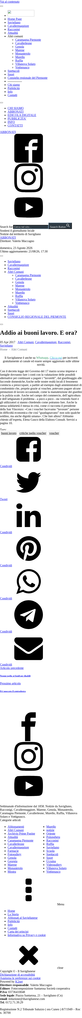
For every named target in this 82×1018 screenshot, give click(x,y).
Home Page (15, 19)
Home (3, 349)
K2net (19, 981)
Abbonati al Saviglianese (23, 917)
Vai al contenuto (9, 1)
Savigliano (14, 22)
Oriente (50, 833)
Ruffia (19, 60)
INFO (11, 122)
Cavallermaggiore (18, 25)
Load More (41, 703)
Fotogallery (14, 854)
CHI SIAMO (16, 108)
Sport (11, 74)
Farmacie (13, 850)
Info (10, 91)
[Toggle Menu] (1, 6)
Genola (19, 46)
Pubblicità (14, 88)
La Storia (13, 914)
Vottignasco (22, 67)
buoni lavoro (8, 433)
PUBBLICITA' (17, 118)
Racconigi (14, 29)
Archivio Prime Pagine (21, 833)
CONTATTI (15, 125)
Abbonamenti (16, 826)
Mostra (12, 871)
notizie (50, 830)
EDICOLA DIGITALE (22, 115)
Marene (19, 50)
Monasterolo (22, 53)
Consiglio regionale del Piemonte (27, 77)
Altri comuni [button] (15, 36)
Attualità (13, 32)
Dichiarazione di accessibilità (17, 974)
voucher (54, 433)
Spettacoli (13, 70)
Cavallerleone (23, 43)
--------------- (15, 81)
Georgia (12, 861)
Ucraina (51, 861)
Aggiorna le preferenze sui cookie (20, 978)
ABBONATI (15, 111)
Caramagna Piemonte (28, 39)
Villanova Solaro (25, 64)
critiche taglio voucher (32, 433)
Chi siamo (14, 84)
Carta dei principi (18, 931)
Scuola (50, 850)
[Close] (1, 102)
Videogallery (54, 864)
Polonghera (53, 837)
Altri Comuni (16, 271)
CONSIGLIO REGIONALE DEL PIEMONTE (37, 316)
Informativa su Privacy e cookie (27, 935)
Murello (20, 57)
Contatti (12, 95)
